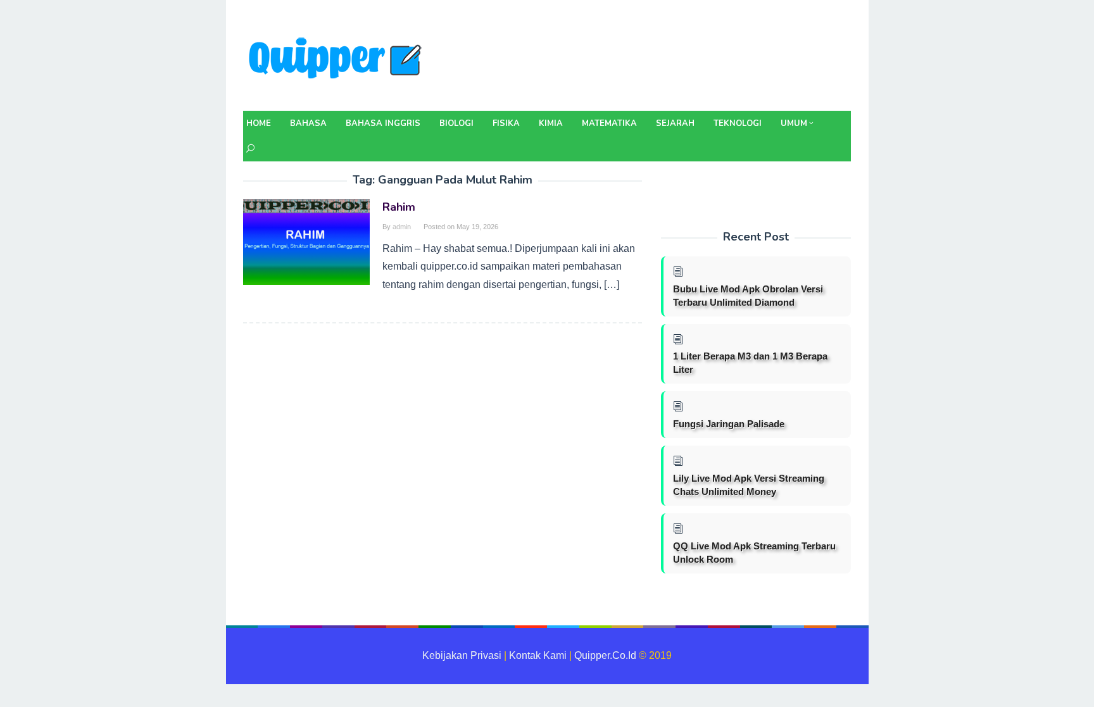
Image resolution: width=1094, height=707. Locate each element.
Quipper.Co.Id (605, 655)
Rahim (398, 207)
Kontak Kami (538, 655)
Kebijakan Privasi (461, 655)
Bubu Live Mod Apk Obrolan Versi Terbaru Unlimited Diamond (748, 296)
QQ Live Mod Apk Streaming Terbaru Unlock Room (754, 553)
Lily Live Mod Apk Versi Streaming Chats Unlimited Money (748, 485)
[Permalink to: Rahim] (306, 241)
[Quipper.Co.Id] (338, 59)
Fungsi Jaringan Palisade (728, 423)
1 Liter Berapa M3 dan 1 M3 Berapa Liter (750, 363)
